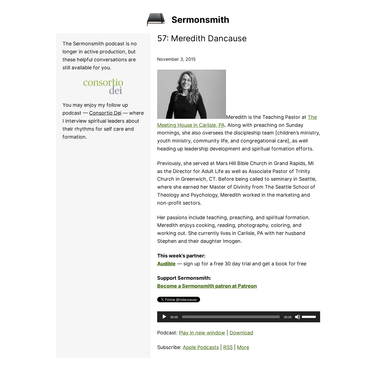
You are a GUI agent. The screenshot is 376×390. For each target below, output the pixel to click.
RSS (228, 347)
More (243, 347)
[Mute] (297, 317)
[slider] (309, 316)
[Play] (164, 317)
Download (241, 333)
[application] (238, 316)
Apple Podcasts (201, 347)
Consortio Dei (105, 113)
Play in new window (202, 333)
